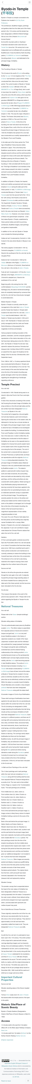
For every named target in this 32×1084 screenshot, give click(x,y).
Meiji (9, 750)
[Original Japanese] (7, 1040)
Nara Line (4, 1030)
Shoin (8, 995)
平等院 (7, 12)
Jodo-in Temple (23, 268)
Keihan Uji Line (21, 1036)
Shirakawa (10, 200)
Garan (15, 614)
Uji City (18, 20)
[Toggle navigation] (30, 2)
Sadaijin (11, 87)
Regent (20, 103)
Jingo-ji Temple (7, 954)
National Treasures (12, 606)
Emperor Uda (13, 97)
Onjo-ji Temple (11, 122)
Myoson (14, 58)
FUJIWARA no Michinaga (23, 189)
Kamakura (21, 752)
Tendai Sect (4, 47)
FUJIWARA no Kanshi (21, 250)
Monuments (21, 36)
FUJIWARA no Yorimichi (13, 55)
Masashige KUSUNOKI (18, 287)
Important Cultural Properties (11, 978)
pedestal (3, 687)
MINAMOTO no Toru (7, 89)
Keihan (24, 1033)
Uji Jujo (8, 76)
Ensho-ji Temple (17, 206)
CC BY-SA (16, 1077)
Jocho (16, 468)
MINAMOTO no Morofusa (22, 275)
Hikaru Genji (21, 92)
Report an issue (6, 1081)
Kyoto (19, 73)
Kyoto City (8, 214)
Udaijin (3, 262)
